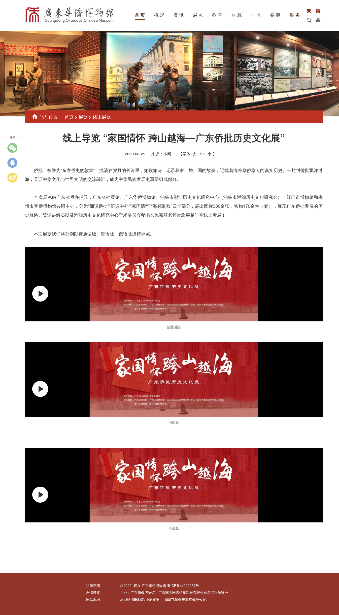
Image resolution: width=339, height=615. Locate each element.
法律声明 (93, 585)
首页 (69, 116)
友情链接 (93, 592)
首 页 (140, 15)
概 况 (159, 15)
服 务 (295, 15)
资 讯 (178, 15)
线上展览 (102, 116)
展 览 (198, 15)
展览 (83, 116)
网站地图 (93, 599)
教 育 (217, 15)
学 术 (256, 15)
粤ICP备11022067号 (183, 585)
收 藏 (237, 15)
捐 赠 (275, 15)
